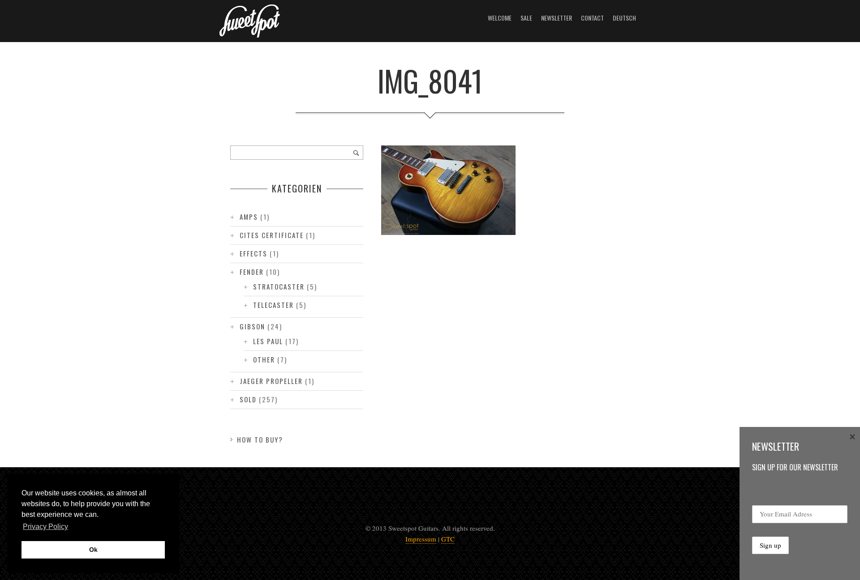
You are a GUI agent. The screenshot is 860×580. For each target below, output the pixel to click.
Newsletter (556, 17)
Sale (526, 17)
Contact (592, 17)
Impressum (420, 538)
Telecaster (273, 305)
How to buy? (260, 439)
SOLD (248, 399)
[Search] (356, 152)
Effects (253, 253)
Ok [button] (93, 549)
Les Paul (268, 341)
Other (264, 359)
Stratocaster (279, 286)
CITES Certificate (272, 235)
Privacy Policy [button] (45, 526)
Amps (249, 217)
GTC (448, 538)
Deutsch (624, 17)
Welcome (500, 17)
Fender (252, 272)
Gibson (252, 326)
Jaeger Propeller (271, 381)
